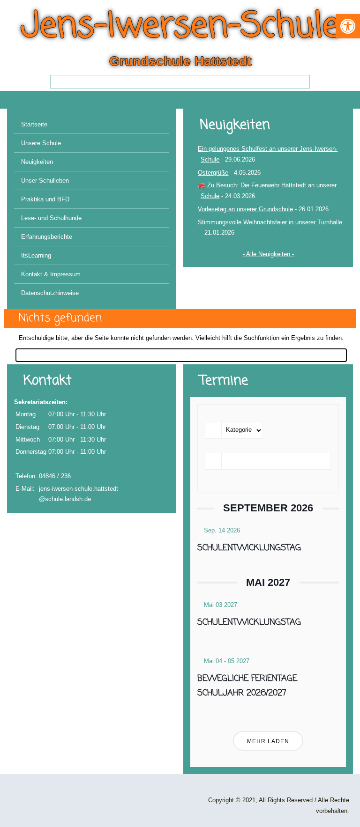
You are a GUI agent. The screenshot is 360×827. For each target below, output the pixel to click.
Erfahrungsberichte (46, 236)
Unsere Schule (41, 143)
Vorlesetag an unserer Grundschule (245, 209)
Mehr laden (268, 741)
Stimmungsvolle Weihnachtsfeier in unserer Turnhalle (270, 222)
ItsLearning (36, 255)
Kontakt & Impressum (51, 274)
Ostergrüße (213, 172)
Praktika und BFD (45, 199)
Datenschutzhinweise (50, 292)
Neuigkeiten (37, 161)
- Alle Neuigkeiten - (268, 254)
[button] (348, 26)
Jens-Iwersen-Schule (180, 26)
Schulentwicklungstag (249, 547)
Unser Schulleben (45, 180)
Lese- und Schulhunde (51, 218)
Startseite (34, 124)
